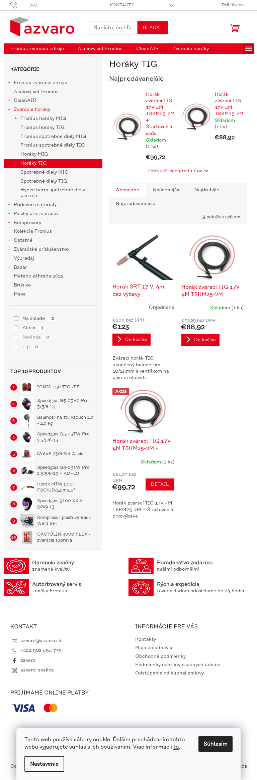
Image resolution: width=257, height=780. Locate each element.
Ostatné (23, 240)
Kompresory (27, 222)
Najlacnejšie (167, 190)
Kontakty (122, 5)
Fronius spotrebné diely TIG (52, 145)
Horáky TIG (33, 163)
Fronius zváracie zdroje (40, 82)
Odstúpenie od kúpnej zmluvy (169, 673)
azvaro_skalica (37, 670)
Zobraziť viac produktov (174, 171)
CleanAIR (25, 100)
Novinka (35, 337)
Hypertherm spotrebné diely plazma (52, 192)
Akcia (33, 328)
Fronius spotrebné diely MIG (53, 136)
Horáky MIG (34, 154)
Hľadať (153, 27)
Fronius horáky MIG (43, 118)
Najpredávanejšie (135, 203)
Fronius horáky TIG (42, 127)
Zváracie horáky (32, 109)
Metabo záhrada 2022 (39, 276)
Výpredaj (24, 258)
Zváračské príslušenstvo (41, 249)
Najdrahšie (206, 190)
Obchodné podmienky (160, 656)
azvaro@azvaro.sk (40, 640)
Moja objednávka (154, 647)
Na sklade (38, 318)
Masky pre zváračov (36, 213)
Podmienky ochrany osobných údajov (177, 664)
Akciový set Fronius (36, 91)
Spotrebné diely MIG (44, 172)
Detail (160, 484)
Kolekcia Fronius (33, 231)
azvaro (27, 660)
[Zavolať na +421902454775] (20, 5)
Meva (20, 294)
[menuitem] (37, 48)
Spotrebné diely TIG (43, 181)
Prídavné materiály (35, 204)
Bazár (20, 267)
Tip (30, 347)
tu (176, 747)
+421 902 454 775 (41, 650)
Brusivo (22, 285)
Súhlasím (215, 744)
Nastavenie (44, 764)
